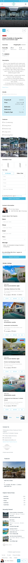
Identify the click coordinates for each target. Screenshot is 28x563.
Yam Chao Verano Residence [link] (16, 537)
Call (7, 298)
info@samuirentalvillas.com (10, 440)
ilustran (18, 553)
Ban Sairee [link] (12, 521)
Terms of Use (19, 195)
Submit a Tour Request (14, 198)
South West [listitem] (6, 506)
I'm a (3, 236)
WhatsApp (24, 211)
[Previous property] (5, 417)
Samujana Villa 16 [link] (13, 530)
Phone (4, 225)
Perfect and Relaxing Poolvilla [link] (12, 362)
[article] (14, 476)
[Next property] (22, 417)
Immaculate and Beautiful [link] (11, 325)
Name (4, 219)
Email (4, 231)
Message (5, 242)
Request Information (14, 257)
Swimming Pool (8, 135)
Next (17, 417)
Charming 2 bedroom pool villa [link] (12, 289)
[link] (14, 273)
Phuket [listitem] (5, 502)
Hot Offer (4, 35)
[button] (14, 16)
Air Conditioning (8, 122)
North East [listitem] (6, 498)
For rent (22, 303)
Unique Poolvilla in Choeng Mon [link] (16, 514)
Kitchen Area (7, 128)
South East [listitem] (6, 504)
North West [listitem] (6, 500)
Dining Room (7, 125)
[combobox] (14, 176)
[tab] (3, 30)
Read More (5, 87)
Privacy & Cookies (16, 556)
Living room (7, 131)
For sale (9, 556)
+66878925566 (14, 211)
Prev (10, 417)
